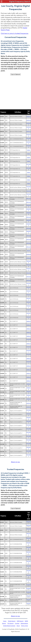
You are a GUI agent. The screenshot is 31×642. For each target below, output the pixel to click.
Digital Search (11, 621)
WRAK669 (28, 254)
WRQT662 (29, 529)
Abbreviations (24, 623)
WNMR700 (28, 205)
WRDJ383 (29, 521)
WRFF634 (28, 525)
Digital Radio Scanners (9, 625)
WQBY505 (28, 124)
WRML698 (29, 261)
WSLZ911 (28, 595)
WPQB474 (29, 414)
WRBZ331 (29, 321)
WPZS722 (28, 116)
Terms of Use (24, 625)
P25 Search (11, 623)
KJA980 (28, 150)
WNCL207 (28, 198)
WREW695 (28, 538)
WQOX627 (28, 410)
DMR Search (20, 621)
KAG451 (28, 250)
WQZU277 (29, 287)
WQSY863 (29, 187)
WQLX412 (28, 191)
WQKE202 (29, 269)
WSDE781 (28, 403)
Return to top (15, 462)
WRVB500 (29, 384)
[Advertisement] (15, 92)
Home (4, 621)
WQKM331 (28, 340)
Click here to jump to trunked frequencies (14, 33)
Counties (17, 623)
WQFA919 (28, 584)
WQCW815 (28, 164)
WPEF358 (28, 228)
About (18, 625)
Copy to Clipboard (15, 74)
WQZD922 (28, 138)
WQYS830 (29, 543)
